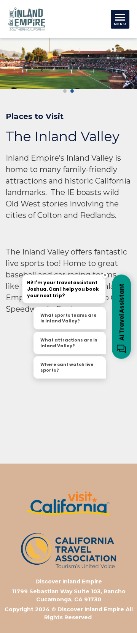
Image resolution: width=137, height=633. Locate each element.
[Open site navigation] (120, 19)
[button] (65, 91)
